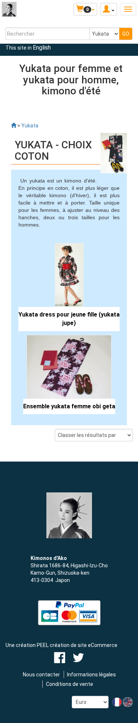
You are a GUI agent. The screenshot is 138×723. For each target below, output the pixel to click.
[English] (127, 702)
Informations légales (91, 674)
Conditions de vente (69, 684)
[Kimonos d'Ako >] (13, 126)
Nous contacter (41, 674)
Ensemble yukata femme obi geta (69, 406)
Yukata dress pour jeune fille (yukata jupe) (69, 318)
